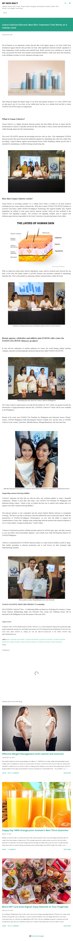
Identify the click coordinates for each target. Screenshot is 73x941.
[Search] (65, 3)
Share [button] (4, 645)
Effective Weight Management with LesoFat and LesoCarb (33, 753)
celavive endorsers (31, 639)
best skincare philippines (15, 639)
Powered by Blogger (37, 936)
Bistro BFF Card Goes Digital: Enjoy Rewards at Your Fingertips (35, 906)
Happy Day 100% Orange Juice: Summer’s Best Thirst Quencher (35, 830)
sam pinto (5, 642)
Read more (67, 773)
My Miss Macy (10, 3)
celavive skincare (59, 639)
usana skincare (56, 642)
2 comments (12, 849)
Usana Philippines (44, 642)
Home (5, 13)
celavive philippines (45, 639)
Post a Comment (13, 773)
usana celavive (15, 642)
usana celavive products (29, 642)
